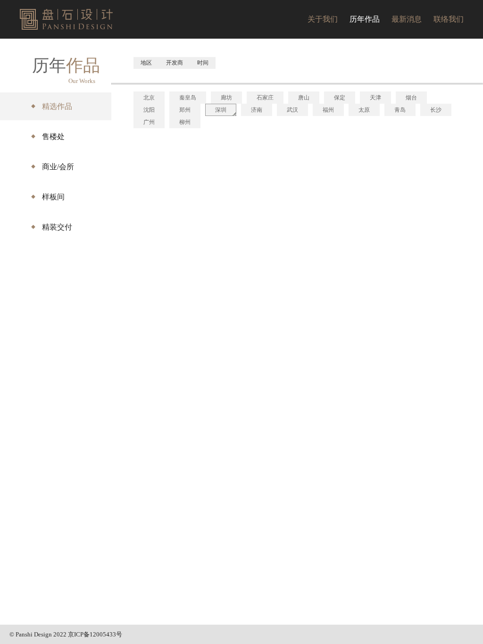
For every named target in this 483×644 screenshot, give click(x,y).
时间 (202, 62)
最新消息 (406, 19)
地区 (146, 62)
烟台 (411, 97)
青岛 (400, 110)
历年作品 (365, 19)
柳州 (185, 122)
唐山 (303, 97)
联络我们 (448, 19)
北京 (149, 97)
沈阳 (149, 110)
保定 (339, 97)
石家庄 (265, 97)
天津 (375, 97)
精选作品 (57, 106)
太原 (364, 110)
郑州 (185, 110)
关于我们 (323, 19)
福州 (328, 110)
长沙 (435, 110)
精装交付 (57, 227)
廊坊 (226, 97)
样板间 (53, 197)
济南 (256, 110)
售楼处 (53, 136)
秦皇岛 (187, 97)
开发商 (174, 62)
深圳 (220, 110)
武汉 (292, 110)
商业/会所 (58, 167)
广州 (149, 122)
